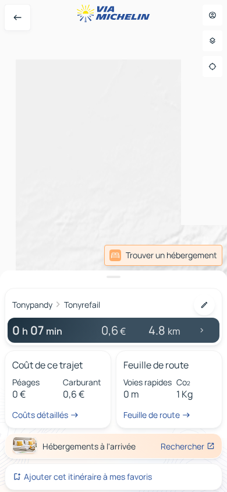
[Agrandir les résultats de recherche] (113, 276)
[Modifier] (204, 304)
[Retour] (17, 17)
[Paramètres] (212, 40)
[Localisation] (212, 66)
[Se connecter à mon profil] (212, 15)
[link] (163, 255)
